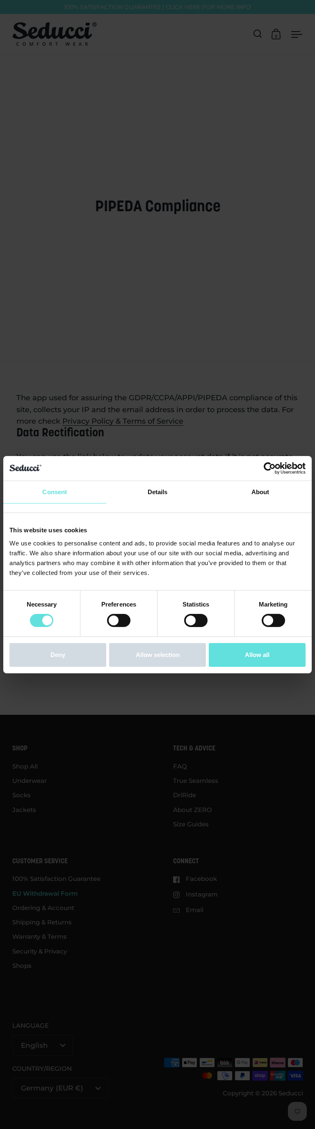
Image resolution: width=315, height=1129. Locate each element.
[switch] (118, 620)
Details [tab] (158, 491)
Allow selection (158, 654)
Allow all (257, 654)
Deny (57, 654)
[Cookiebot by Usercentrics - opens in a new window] (270, 468)
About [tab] (260, 491)
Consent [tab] (54, 491)
